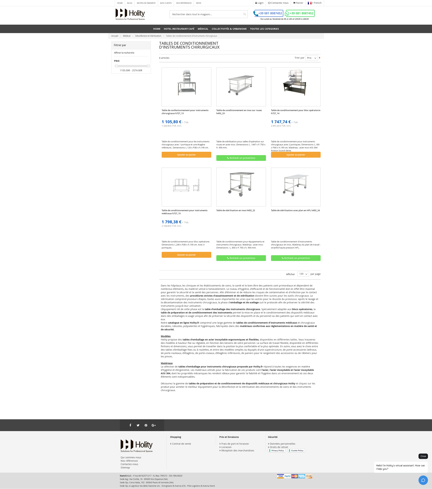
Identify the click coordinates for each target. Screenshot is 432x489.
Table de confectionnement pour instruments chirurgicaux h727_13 (185, 112)
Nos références (184, 3)
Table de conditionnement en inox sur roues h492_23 (239, 112)
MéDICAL (203, 28)
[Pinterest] (145, 425)
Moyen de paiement (146, 3)
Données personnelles (282, 443)
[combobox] (209, 14)
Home (120, 3)
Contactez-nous (129, 464)
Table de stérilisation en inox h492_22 (235, 210)
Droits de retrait (279, 447)
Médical (127, 35)
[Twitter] (138, 425)
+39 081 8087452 (270, 13)
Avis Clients (166, 3)
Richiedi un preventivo (242, 158)
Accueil (115, 35)
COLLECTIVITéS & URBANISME (229, 28)
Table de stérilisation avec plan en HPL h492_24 (295, 210)
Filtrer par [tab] (120, 45)
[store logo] (130, 14)
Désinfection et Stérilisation (148, 35)
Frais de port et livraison (235, 443)
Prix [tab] (116, 60)
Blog (129, 3)
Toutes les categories (264, 28)
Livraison (226, 447)
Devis (198, 3)
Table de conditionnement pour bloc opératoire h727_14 (295, 112)
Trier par (299, 57)
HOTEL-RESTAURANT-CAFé (179, 28)
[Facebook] (130, 425)
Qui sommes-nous (131, 457)
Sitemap (125, 467)
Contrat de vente (181, 443)
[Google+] (153, 425)
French (317, 2)
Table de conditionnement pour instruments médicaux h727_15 (184, 212)
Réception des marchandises (237, 450)
